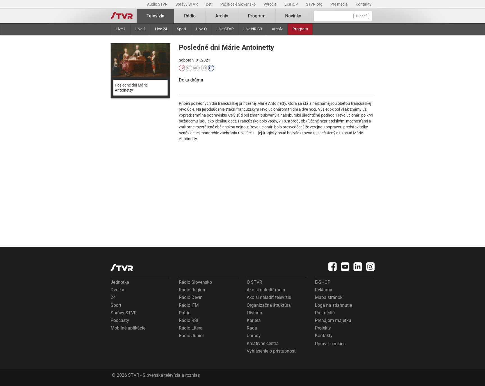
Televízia (155, 16)
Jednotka (120, 282)
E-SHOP (291, 4)
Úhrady (254, 335)
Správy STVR (187, 4)
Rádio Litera (191, 328)
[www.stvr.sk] (122, 267)
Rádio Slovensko (195, 282)
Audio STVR (157, 4)
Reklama (323, 289)
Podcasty (120, 320)
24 (113, 297)
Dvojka (117, 289)
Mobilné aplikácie (128, 328)
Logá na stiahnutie (333, 305)
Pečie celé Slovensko (238, 4)
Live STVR (225, 29)
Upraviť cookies (330, 343)
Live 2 (140, 29)
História (254, 312)
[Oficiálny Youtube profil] (345, 266)
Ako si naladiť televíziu (269, 297)
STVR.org (314, 4)
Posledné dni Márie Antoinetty (131, 87)
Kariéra (254, 320)
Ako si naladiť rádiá (266, 289)
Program (300, 29)
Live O (201, 29)
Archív (277, 29)
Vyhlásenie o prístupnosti (272, 351)
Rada (252, 328)
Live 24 (161, 29)
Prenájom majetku (333, 320)
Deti (209, 4)
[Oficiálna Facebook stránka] (332, 266)
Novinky (293, 16)
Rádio (190, 16)
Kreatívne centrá (263, 343)
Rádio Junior (191, 335)
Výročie (270, 4)
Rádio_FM (189, 305)
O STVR (254, 282)
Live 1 (121, 29)
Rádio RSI (188, 320)
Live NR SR (252, 29)
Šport (181, 29)
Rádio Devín (191, 297)
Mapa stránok (328, 297)
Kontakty (364, 4)
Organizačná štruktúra (269, 305)
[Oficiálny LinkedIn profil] (357, 266)
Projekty (323, 328)
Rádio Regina (192, 289)
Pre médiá (339, 4)
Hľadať (361, 16)
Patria (185, 312)
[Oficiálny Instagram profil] (370, 266)
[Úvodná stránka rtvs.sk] (122, 16)
